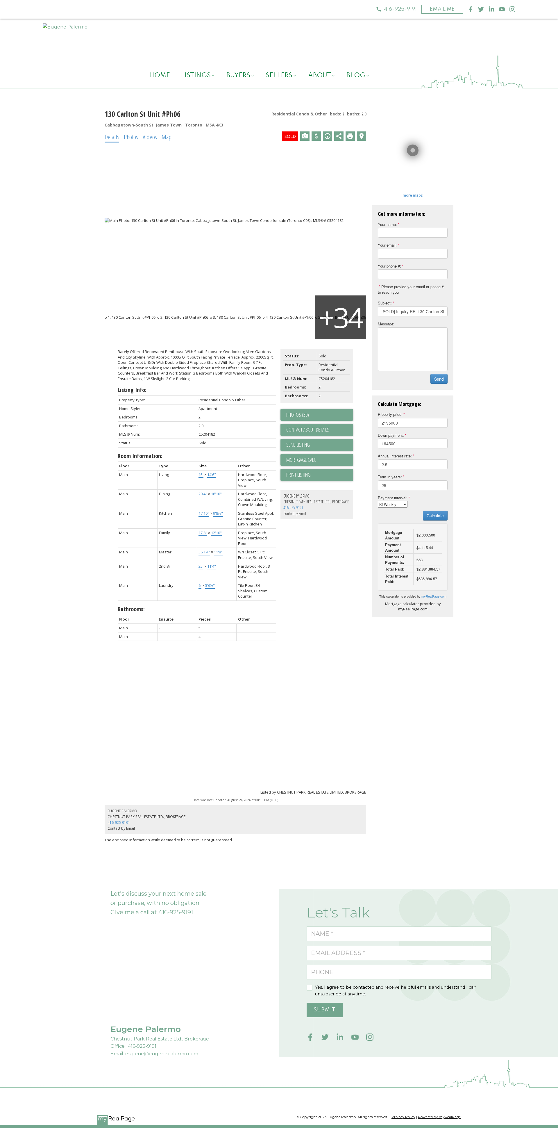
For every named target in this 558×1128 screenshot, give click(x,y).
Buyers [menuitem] (238, 75)
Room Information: (140, 456)
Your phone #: (389, 266)
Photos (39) (297, 414)
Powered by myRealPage (439, 1117)
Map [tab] (166, 136)
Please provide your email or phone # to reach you (411, 289)
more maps (413, 195)
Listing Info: (132, 390)
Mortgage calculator (319, 460)
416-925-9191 (400, 9)
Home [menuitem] (159, 75)
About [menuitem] (319, 75)
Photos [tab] (131, 136)
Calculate (435, 515)
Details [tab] (112, 136)
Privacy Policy (403, 1117)
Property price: (390, 414)
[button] (396, 9)
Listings (196, 75)
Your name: (387, 224)
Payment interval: (392, 497)
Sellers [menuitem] (279, 75)
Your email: (387, 245)
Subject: (385, 303)
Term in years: (390, 477)
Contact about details (307, 429)
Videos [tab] (150, 136)
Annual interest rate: (395, 456)
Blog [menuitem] (355, 75)
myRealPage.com (433, 596)
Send (439, 379)
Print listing (298, 474)
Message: (386, 324)
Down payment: (391, 435)
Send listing (298, 444)
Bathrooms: (131, 609)
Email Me (442, 9)
